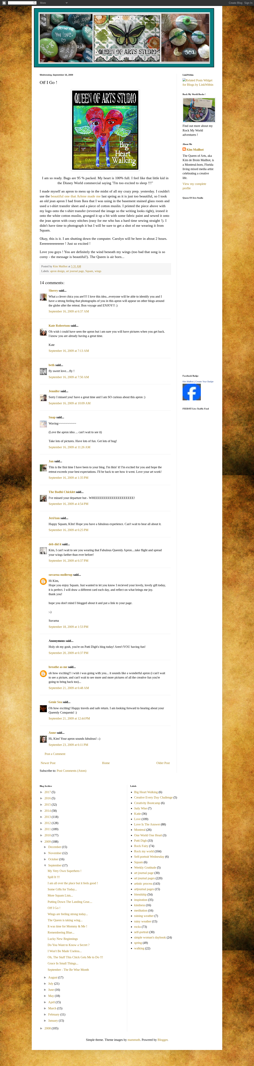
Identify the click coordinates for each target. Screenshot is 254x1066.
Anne (52, 732)
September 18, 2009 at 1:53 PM (68, 626)
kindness (139, 905)
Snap (52, 417)
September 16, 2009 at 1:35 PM (68, 477)
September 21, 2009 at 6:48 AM (69, 688)
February (54, 1014)
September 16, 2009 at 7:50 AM (69, 377)
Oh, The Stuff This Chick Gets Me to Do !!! (75, 957)
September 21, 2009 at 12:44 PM (69, 718)
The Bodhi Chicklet (62, 492)
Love (137, 819)
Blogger (162, 1039)
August (53, 977)
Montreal (139, 829)
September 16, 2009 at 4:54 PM (68, 503)
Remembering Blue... (61, 932)
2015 (48, 804)
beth (52, 365)
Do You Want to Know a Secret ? (68, 945)
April (52, 1002)
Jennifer (54, 391)
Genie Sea (55, 702)
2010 (48, 835)
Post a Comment (55, 754)
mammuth (134, 1039)
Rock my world (144, 851)
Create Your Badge (204, 381)
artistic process (143, 883)
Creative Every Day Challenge (153, 797)
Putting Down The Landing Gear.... (70, 901)
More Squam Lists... (60, 895)
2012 (48, 823)
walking (139, 948)
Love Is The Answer (147, 824)
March (52, 1008)
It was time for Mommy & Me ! (67, 926)
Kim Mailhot (195, 149)
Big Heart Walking (146, 792)
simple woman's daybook (150, 937)
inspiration (140, 899)
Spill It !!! (54, 877)
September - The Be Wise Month (68, 969)
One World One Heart (148, 835)
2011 (48, 829)
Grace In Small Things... (63, 963)
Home (106, 763)
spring (138, 942)
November (55, 853)
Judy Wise (140, 808)
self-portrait (141, 932)
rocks (137, 926)
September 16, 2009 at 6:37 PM (68, 560)
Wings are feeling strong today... (68, 914)
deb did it (55, 544)
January (53, 1020)
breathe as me (58, 667)
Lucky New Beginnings (63, 938)
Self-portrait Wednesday (149, 856)
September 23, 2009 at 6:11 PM (68, 744)
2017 (48, 792)
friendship (140, 894)
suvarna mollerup (60, 574)
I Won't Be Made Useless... (65, 951)
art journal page (75, 271)
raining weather (144, 916)
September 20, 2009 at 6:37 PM (68, 653)
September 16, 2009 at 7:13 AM (69, 350)
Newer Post (48, 763)
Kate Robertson (59, 325)
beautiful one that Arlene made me (76, 196)
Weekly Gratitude (145, 867)
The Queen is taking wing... (65, 920)
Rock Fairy (141, 846)
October (53, 859)
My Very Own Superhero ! (64, 871)
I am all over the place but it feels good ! (73, 883)
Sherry (53, 290)
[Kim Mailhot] (192, 399)
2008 (48, 1028)
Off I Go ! (54, 908)
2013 (48, 817)
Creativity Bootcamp (147, 803)
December (55, 847)
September (55, 865)
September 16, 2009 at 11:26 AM (69, 447)
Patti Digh (140, 840)
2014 (48, 810)
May (51, 995)
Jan (51, 461)
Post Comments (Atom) (71, 770)
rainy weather (142, 921)
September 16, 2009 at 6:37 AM (69, 311)
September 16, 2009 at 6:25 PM (68, 530)
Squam (89, 271)
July (51, 983)
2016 (48, 798)
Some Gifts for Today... (62, 889)
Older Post (163, 763)
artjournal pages (144, 889)
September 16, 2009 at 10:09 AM (69, 403)
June (51, 989)
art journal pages (144, 878)
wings (98, 271)
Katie (137, 813)
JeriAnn (54, 518)
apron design (57, 271)
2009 (48, 841)
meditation (140, 910)
